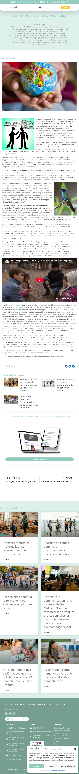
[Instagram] (10, 713)
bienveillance (50, 27)
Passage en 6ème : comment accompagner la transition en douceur (65, 385)
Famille (25, 36)
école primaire (61, 31)
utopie (59, 42)
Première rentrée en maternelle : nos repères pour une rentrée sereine (28, 385)
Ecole (42, 31)
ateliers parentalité (39, 27)
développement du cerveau (24, 31)
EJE (31, 33)
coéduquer (65, 27)
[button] (75, 749)
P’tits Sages (16, 305)
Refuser (51, 766)
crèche (65, 29)
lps (39, 38)
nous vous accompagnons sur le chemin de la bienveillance (52, 347)
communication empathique (53, 29)
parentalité (17, 40)
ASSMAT (29, 27)
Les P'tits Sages (40, 25)
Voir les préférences (68, 766)
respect (53, 42)
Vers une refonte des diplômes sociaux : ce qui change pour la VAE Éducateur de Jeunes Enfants (18, 677)
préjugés (64, 40)
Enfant (42, 33)
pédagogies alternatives (42, 40)
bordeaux (58, 27)
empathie (36, 33)
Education (26, 33)
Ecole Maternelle (50, 31)
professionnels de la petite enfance (24, 42)
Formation (31, 36)
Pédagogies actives (27, 40)
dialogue (37, 31)
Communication (18, 29)
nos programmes (19, 307)
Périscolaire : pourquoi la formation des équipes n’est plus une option (29, 402)
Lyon (42, 38)
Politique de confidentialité (58, 770)
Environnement (50, 33)
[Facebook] (6, 713)
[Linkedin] (14, 713)
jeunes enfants (40, 36)
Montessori (53, 38)
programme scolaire (43, 42)
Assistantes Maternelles (18, 27)
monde (47, 38)
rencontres (6, 324)
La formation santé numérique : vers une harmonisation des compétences (58, 675)
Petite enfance (56, 40)
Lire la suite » (7, 559)
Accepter (36, 766)
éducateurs (18, 33)
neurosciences (62, 38)
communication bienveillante (33, 29)
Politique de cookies (44, 770)
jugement (23, 38)
